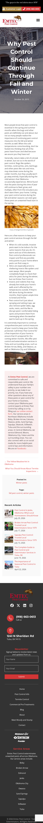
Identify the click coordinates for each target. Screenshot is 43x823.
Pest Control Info (22, 694)
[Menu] (38, 20)
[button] (12, 605)
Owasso (22, 788)
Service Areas (21, 748)
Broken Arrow (22, 768)
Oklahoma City (22, 783)
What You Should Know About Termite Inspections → (21, 469)
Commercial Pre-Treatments (22, 704)
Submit (21, 677)
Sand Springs (22, 793)
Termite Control (22, 699)
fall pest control (15, 493)
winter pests (28, 493)
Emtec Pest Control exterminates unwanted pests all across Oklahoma (21, 754)
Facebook (21, 448)
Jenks (22, 778)
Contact (22, 725)
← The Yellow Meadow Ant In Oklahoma (17, 462)
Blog (22, 710)
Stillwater (22, 804)
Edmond (22, 773)
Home (22, 689)
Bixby (22, 763)
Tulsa (22, 809)
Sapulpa (21, 799)
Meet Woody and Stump (22, 720)
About (22, 715)
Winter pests (21, 482)
